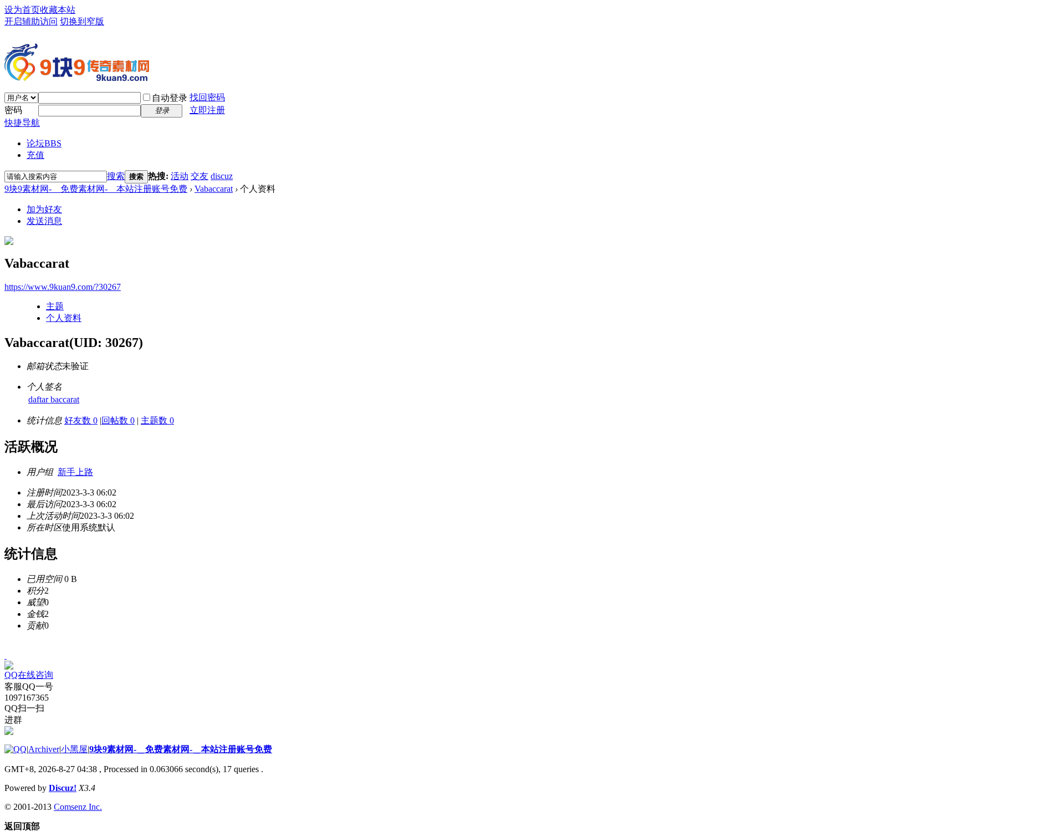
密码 (13, 110)
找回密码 (207, 97)
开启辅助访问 (31, 21)
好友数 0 (81, 420)
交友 (199, 176)
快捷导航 (22, 122)
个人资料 (63, 318)
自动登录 (169, 98)
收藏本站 (57, 9)
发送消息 (44, 221)
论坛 (44, 143)
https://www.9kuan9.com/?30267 (62, 287)
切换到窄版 (82, 21)
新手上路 (75, 472)
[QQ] (15, 749)
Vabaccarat (214, 188)
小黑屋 (74, 749)
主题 (55, 306)
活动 (179, 176)
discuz (222, 176)
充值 (35, 155)
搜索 (116, 176)
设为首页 (22, 9)
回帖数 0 (118, 420)
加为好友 (44, 209)
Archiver (43, 749)
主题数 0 (157, 420)
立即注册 (207, 110)
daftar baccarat (53, 399)
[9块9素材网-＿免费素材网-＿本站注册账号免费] (76, 76)
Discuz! (62, 788)
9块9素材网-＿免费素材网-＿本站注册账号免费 (95, 188)
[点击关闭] (5, 655)
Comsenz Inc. (78, 807)
